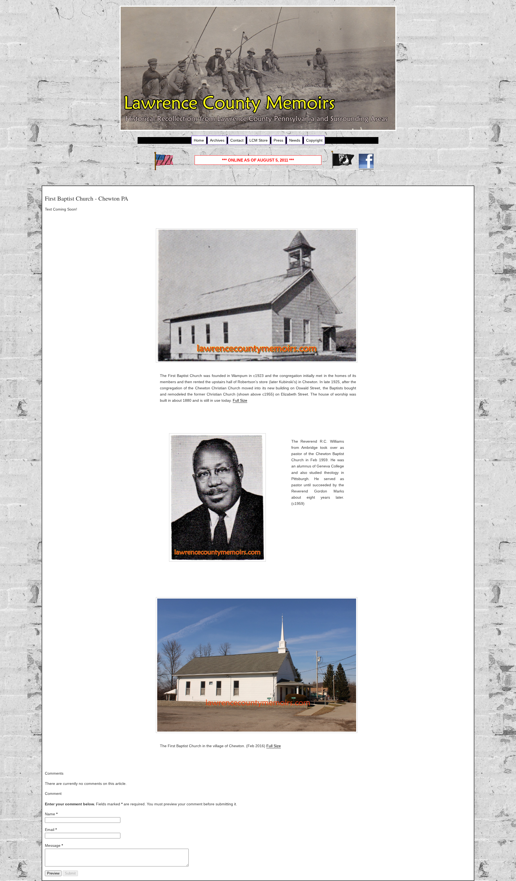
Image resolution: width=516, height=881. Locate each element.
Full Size (240, 400)
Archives (217, 140)
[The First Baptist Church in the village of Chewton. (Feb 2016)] (258, 665)
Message (54, 845)
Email (51, 829)
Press (278, 140)
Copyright (314, 140)
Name (51, 814)
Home (199, 140)
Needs (294, 140)
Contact (236, 140)
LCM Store (258, 140)
